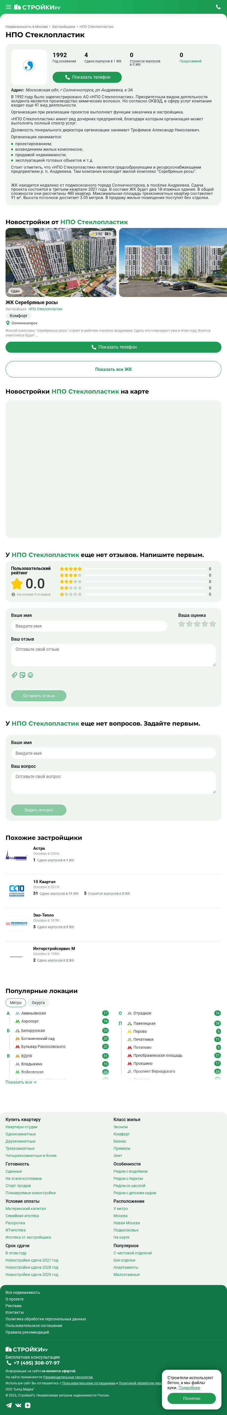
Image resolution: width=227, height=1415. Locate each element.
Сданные (14, 1171)
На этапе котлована (24, 1178)
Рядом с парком (128, 1178)
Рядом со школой (129, 1185)
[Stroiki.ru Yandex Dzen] (27, 1407)
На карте (121, 1237)
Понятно (191, 1398)
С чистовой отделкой (133, 1253)
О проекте (15, 1299)
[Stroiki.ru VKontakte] (18, 1407)
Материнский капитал (26, 1208)
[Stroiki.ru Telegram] (9, 1407)
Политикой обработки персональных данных (154, 1383)
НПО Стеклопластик (46, 309)
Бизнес (120, 1141)
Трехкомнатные (20, 1148)
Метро (16, 1002)
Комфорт (122, 1134)
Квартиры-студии (21, 1127)
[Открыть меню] (8, 6)
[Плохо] (185, 623)
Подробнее (189, 1387)
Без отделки (124, 1260)
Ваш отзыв (22, 639)
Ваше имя (21, 615)
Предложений (191, 61)
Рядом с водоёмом (131, 1171)
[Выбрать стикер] (22, 675)
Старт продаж (18, 1185)
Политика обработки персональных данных (46, 1319)
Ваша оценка (192, 615)
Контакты (15, 1312)
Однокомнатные (21, 1134)
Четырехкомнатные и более (31, 1155)
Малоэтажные (127, 1274)
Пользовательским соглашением (88, 1383)
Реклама (14, 1306)
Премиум (122, 1148)
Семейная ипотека (22, 1216)
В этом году (16, 1253)
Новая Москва (127, 1223)
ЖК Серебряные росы (32, 302)
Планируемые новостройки (31, 1193)
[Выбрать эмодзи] (30, 675)
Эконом (121, 1127)
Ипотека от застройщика (28, 1237)
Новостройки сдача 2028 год (32, 1267)
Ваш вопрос (23, 766)
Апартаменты (126, 1267)
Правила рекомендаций (27, 1332)
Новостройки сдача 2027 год (32, 1260)
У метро (121, 1208)
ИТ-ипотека (16, 1230)
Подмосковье (126, 1230)
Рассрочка (15, 1223)
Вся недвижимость (23, 1292)
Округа (38, 1002)
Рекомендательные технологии (68, 1377)
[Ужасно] (181, 623)
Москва (121, 1216)
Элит (118, 1155)
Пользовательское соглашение (34, 1325)
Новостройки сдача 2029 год (32, 1274)
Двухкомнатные (20, 1141)
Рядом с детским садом (135, 1193)
